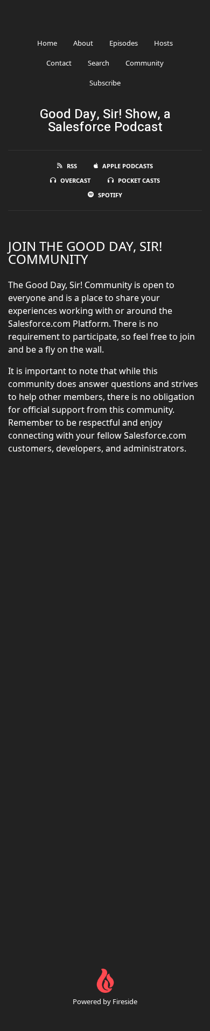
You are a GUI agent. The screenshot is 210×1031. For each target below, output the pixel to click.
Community (144, 63)
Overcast (75, 180)
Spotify (110, 195)
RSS (72, 166)
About (83, 43)
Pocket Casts (139, 180)
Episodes (123, 43)
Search (98, 63)
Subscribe (105, 83)
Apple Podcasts (127, 166)
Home (47, 43)
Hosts (163, 43)
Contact (59, 63)
